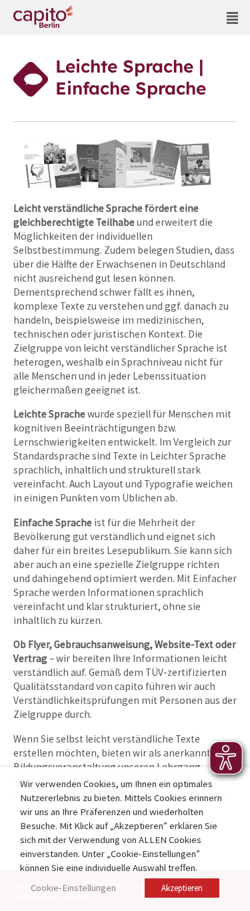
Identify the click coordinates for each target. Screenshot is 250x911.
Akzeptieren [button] (182, 888)
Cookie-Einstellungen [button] (73, 888)
